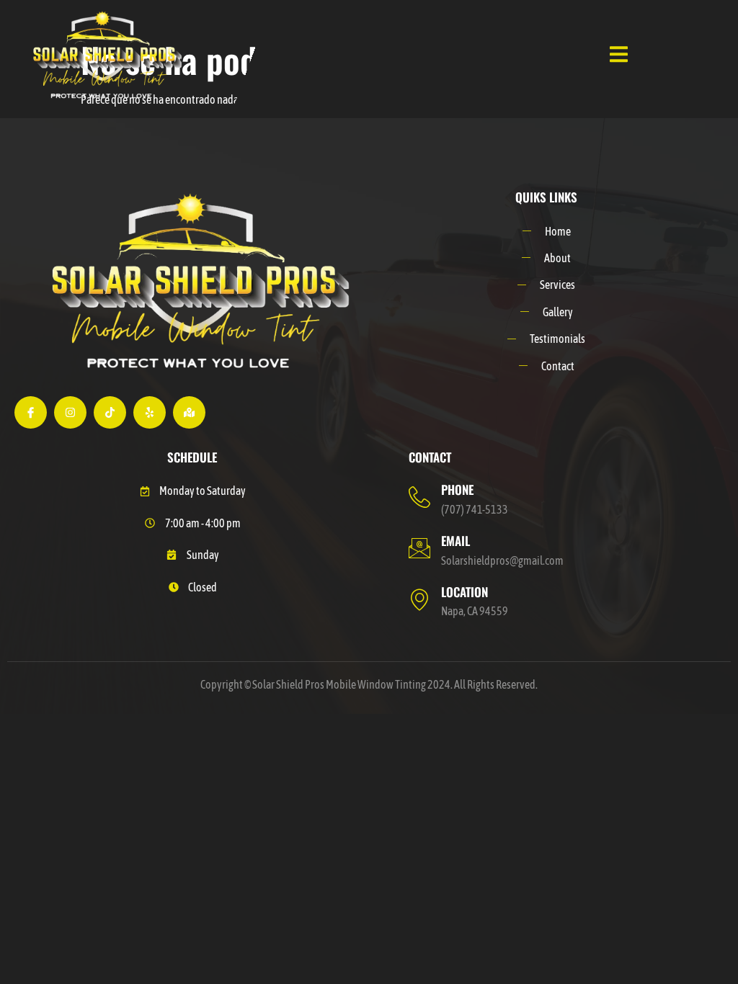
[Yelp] (149, 412)
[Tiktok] (110, 412)
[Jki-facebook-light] (30, 412)
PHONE (457, 489)
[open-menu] (619, 56)
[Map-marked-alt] (189, 412)
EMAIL (455, 541)
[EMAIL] (419, 548)
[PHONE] (419, 497)
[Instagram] (70, 412)
